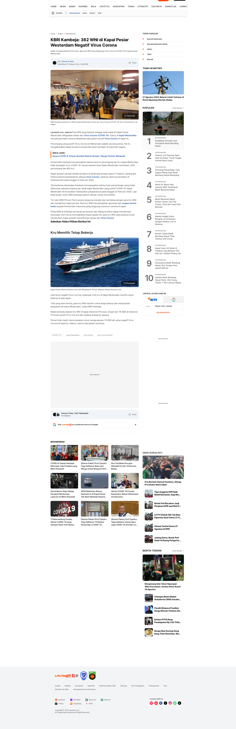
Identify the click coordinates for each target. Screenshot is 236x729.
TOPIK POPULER (150, 33)
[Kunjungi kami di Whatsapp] (174, 703)
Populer (148, 107)
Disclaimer (79, 686)
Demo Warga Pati (152, 452)
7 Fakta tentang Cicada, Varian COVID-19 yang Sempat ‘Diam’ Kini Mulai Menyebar (62, 522)
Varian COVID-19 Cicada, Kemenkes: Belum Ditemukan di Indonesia (124, 494)
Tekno (131, 6)
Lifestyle (104, 6)
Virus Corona (90, 135)
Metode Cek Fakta (62, 689)
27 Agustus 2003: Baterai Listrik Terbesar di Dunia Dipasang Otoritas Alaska (163, 98)
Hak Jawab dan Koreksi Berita (84, 689)
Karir (165, 686)
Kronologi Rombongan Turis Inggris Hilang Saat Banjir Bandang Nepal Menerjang (167, 172)
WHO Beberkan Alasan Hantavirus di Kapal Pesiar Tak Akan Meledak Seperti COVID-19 (93, 494)
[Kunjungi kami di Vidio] (151, 703)
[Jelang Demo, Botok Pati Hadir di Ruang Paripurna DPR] (149, 539)
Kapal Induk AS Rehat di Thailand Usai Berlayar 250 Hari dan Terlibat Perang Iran (168, 251)
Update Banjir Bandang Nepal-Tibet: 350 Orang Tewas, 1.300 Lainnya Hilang (168, 280)
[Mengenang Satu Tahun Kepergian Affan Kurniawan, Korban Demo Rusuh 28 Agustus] (163, 568)
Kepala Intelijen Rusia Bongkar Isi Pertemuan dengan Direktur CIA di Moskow (165, 220)
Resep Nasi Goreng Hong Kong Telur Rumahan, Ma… (167, 632)
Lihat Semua (177, 108)
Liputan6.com (74, 710)
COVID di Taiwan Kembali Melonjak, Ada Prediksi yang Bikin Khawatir (64, 466)
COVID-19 (103, 135)
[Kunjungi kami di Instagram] (170, 703)
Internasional (74, 13)
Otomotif (143, 6)
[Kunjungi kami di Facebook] (160, 703)
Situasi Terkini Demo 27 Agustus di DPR (166, 527)
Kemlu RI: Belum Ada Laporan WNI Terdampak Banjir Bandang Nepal (166, 187)
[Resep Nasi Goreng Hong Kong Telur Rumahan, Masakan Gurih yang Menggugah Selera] (149, 632)
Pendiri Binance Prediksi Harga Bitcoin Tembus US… (167, 609)
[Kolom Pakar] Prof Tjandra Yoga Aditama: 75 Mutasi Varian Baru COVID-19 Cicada (93, 522)
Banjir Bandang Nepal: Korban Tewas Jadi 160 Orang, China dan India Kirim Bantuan (168, 203)
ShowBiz (83, 6)
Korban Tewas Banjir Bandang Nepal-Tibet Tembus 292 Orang (165, 236)
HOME (54, 6)
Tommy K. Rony (68, 61)
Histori (92, 13)
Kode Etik (91, 686)
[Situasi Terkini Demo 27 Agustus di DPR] (149, 528)
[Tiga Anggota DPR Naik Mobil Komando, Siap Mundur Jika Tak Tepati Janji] (149, 493)
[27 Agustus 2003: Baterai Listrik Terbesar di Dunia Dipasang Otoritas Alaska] (163, 82)
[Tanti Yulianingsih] (58, 414)
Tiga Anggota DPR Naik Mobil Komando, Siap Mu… (167, 493)
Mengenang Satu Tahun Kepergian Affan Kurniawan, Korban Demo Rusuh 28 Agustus (163, 587)
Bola (93, 6)
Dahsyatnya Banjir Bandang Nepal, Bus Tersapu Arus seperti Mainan (167, 265)
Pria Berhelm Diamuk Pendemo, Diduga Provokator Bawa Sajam (163, 483)
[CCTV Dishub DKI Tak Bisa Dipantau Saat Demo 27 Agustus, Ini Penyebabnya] (149, 516)
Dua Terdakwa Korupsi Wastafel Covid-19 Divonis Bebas (123, 466)
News (63, 6)
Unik (99, 13)
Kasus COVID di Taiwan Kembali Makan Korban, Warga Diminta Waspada (89, 156)
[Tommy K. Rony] (54, 63)
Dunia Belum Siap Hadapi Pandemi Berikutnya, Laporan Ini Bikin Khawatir (63, 494)
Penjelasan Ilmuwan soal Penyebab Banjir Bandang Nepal (167, 143)
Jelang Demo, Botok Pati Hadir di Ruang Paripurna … (167, 539)
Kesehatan (118, 6)
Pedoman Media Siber (107, 686)
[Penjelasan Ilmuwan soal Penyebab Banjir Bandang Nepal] (163, 123)
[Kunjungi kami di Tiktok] (179, 703)
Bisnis (72, 6)
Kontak (57, 686)
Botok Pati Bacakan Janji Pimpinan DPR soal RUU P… (167, 504)
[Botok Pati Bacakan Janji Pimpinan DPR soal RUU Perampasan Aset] (149, 505)
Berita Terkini (152, 550)
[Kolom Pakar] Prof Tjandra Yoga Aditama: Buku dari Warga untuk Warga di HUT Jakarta (93, 466)
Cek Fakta (156, 6)
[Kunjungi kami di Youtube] (156, 703)
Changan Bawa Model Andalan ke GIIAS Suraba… (167, 598)
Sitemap (123, 686)
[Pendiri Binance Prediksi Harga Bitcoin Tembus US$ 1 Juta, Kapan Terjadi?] (149, 609)
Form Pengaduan (137, 686)
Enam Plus (170, 6)
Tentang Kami (154, 686)
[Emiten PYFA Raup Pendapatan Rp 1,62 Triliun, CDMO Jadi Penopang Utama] (149, 621)
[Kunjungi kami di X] (165, 703)
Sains (85, 13)
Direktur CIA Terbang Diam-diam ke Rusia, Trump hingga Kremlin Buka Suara (168, 158)
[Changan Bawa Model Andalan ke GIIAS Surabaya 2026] (149, 598)
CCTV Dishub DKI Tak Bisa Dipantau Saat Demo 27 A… (167, 516)
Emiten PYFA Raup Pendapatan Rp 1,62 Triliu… (167, 621)
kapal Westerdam (127, 135)
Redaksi (68, 686)
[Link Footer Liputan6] (67, 675)
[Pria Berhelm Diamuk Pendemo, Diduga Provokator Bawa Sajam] (163, 467)
